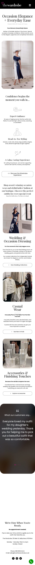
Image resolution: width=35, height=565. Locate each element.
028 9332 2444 (19, 551)
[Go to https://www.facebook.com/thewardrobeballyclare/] (13, 558)
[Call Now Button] (31, 561)
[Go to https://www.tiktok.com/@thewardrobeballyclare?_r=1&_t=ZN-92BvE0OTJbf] (20, 558)
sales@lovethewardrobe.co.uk (19, 553)
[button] (17, 174)
